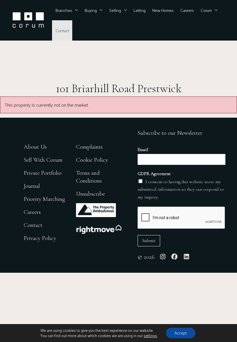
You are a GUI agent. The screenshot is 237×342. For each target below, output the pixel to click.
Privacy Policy (40, 238)
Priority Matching (44, 199)
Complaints (89, 146)
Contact (62, 30)
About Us (35, 146)
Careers (187, 10)
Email (144, 149)
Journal (32, 186)
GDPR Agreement (156, 174)
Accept (181, 332)
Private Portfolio (43, 173)
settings (150, 335)
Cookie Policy (92, 159)
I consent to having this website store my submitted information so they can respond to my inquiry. (181, 189)
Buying (91, 10)
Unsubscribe (90, 193)
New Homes (163, 10)
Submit (148, 240)
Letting (140, 10)
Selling (115, 10)
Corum (206, 10)
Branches (63, 10)
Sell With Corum (43, 159)
